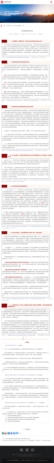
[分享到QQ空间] (3, 433)
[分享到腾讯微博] (8, 433)
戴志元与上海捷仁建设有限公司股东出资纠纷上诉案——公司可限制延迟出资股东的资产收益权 (26, 298)
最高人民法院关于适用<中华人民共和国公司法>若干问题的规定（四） (21, 402)
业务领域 (9, 25)
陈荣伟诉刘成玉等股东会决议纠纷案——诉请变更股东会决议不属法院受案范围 (22, 100)
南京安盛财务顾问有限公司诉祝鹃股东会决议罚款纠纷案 (18, 57)
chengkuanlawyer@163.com (37, 454)
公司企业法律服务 (16, 25)
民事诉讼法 (42, 173)
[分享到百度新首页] (11, 433)
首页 (4, 25)
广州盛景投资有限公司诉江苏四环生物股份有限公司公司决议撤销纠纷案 (21, 335)
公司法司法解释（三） (10, 190)
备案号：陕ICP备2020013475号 (28, 460)
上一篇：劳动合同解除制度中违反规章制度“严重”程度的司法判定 (16, 438)
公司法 (9, 160)
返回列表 (28, 429)
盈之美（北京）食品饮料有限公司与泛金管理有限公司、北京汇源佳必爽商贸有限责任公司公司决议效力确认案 (29, 226)
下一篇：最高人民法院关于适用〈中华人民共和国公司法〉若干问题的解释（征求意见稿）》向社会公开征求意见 (26, 440)
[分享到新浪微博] (5, 433)
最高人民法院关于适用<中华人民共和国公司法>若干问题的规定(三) (20, 375)
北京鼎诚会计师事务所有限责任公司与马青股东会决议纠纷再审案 (19, 150)
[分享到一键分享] (14, 433)
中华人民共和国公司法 (10, 345)
